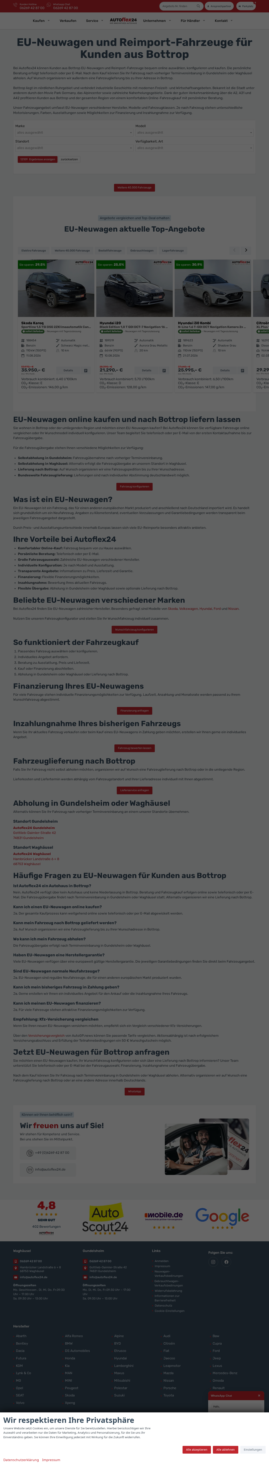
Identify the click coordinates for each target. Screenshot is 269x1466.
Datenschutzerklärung (21, 1460)
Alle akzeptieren (196, 1449)
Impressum (51, 1460)
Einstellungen (253, 1449)
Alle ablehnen (225, 1449)
